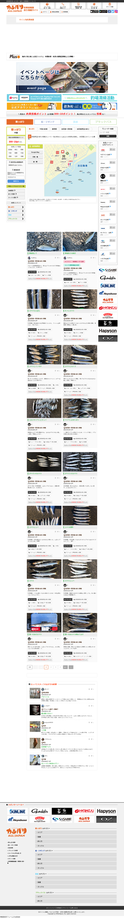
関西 (16, 153)
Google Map (35, 152)
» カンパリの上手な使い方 (14, 853)
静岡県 (54, 129)
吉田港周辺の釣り (83, 129)
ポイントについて (51, 908)
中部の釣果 (43, 129)
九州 (16, 156)
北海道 (10, 149)
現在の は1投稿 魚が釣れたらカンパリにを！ (62, 113)
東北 (16, 149)
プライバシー (66, 908)
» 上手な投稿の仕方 (12, 856)
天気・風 (35, 157)
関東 (22, 149)
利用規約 (59, 908)
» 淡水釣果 (10, 848)
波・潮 (35, 161)
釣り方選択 (12, 194)
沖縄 (22, 156)
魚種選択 (11, 190)
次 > (65, 667)
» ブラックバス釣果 (12, 850)
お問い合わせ (74, 908)
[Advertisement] (62, 38)
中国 (22, 153)
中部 (10, 153)
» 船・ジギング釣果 (12, 845)
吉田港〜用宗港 (66, 129)
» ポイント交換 (11, 858)
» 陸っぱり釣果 (11, 842)
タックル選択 (12, 197)
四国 (10, 156)
